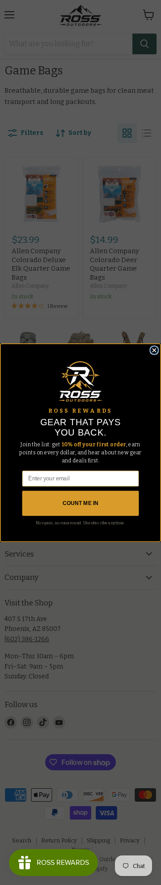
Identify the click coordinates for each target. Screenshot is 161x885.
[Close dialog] (154, 350)
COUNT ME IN (80, 503)
